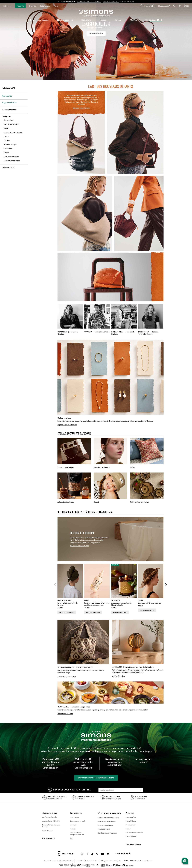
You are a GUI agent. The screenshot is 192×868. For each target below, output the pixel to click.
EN (119, 861)
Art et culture (130, 825)
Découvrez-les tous (65, 714)
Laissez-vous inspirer (96, 33)
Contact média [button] (47, 831)
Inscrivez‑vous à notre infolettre (72, 790)
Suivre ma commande (78, 821)
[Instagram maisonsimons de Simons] (82, 854)
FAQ (71, 839)
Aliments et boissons (65, 502)
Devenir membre (108, 817)
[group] (70, 590)
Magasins (20, 6)
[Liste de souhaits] (174, 6)
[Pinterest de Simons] (97, 854)
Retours (73, 829)
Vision (56, 6)
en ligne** (144, 760)
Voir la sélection (118, 676)
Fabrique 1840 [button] (155, 20)
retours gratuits (111, 2)
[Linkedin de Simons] (107, 854)
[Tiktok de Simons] (92, 854)
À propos (130, 813)
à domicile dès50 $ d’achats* (114, 762)
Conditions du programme (107, 833)
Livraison (73, 825)
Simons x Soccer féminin (134, 833)
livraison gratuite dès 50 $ (89, 2)
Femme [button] (103, 20)
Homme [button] (117, 20)
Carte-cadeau (45, 6)
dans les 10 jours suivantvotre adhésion (50, 763)
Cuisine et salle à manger (139, 502)
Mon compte (163, 6)
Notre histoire (131, 821)
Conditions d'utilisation (67, 861)
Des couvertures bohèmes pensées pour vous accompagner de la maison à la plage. (80, 671)
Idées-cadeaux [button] (66, 20)
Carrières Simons (133, 844)
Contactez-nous (49, 813)
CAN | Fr (6, 6)
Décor (132, 467)
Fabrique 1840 (8, 88)
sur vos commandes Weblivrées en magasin (83, 763)
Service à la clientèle (49, 817)
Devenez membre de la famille (96, 778)
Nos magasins (131, 817)
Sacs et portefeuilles (65, 467)
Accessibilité (79, 861)
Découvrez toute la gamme (79, 546)
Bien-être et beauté (102, 467)
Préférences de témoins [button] (92, 861)
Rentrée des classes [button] (39, 20)
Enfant (96, 502)
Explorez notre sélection (67, 425)
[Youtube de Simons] (102, 854)
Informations (76, 813)
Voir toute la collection (66, 676)
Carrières (32, 6)
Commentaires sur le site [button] (51, 861)
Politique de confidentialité (109, 861)
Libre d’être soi (131, 837)
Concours (106, 825)
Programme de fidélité (96, 740)
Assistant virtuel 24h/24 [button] (50, 821)
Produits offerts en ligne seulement (77, 834)
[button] (147, 6)
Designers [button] (86, 20)
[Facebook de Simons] (87, 854)
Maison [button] (133, 20)
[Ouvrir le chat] (185, 861)
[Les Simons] (96, 734)
